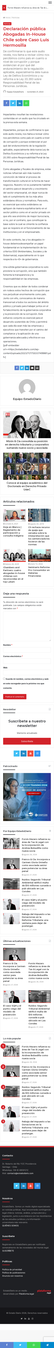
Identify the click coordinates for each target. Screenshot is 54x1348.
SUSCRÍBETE (8, 1256)
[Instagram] (37, 759)
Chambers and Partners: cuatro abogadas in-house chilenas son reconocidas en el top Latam (14, 580)
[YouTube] (30, 759)
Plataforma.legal (26, 1299)
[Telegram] (47, 1345)
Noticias (16, 23)
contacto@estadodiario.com (20, 1178)
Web (5, 673)
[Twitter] (13, 109)
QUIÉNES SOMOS (10, 1231)
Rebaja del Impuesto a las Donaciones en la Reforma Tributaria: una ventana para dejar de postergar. (36, 925)
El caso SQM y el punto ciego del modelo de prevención (34, 908)
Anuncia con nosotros (12, 1281)
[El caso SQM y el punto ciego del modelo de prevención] (11, 909)
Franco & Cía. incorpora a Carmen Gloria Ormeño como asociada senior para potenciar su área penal (36, 870)
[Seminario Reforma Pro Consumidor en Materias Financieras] (39, 560)
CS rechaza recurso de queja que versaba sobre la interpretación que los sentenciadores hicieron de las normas (39, 541)
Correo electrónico (13, 661)
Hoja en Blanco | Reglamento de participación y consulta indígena (13, 537)
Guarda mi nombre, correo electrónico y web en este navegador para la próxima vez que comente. (25, 689)
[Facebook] (6, 109)
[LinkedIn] (20, 109)
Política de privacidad (12, 1275)
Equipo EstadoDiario (15, 97)
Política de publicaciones (13, 1278)
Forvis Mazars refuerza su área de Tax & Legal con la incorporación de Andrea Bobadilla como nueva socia (36, 850)
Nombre (7, 650)
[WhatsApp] (26, 109)
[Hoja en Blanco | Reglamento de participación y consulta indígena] (14, 520)
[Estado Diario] (12, 5)
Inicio (7, 23)
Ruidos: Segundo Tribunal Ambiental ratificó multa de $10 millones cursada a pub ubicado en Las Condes (36, 891)
